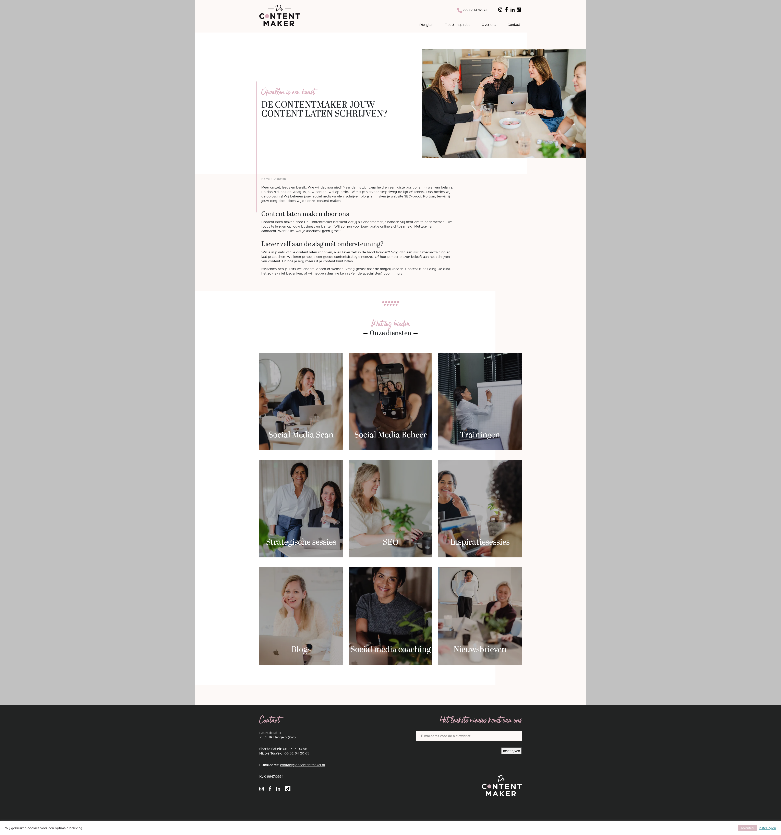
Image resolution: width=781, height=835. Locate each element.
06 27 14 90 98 (475, 10)
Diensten (426, 24)
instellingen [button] (767, 828)
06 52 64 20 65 (296, 753)
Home (265, 178)
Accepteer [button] (747, 827)
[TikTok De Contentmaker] (519, 9)
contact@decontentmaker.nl (302, 765)
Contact (513, 24)
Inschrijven (511, 751)
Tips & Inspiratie (457, 24)
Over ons (489, 24)
